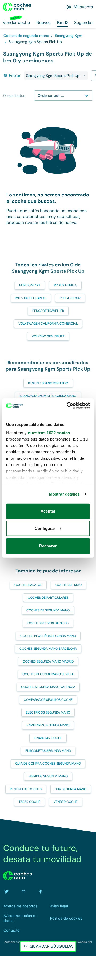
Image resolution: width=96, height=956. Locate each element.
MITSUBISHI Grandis (30, 298)
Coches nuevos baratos (48, 623)
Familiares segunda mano (48, 725)
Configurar (45, 528)
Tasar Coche (29, 802)
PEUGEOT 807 (70, 298)
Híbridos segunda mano (48, 776)
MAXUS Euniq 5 (65, 285)
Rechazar (48, 545)
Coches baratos (28, 585)
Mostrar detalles (64, 494)
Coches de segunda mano (48, 610)
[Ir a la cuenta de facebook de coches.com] (40, 891)
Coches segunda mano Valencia (48, 687)
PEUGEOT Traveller (48, 311)
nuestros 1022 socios (49, 432)
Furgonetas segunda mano (48, 751)
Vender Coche (66, 802)
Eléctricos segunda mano (48, 712)
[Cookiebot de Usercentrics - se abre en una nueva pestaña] (68, 405)
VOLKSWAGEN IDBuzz (48, 336)
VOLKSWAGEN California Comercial (48, 323)
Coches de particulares (48, 598)
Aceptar (48, 511)
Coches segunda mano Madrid (48, 661)
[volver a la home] (17, 875)
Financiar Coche (48, 738)
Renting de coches (26, 789)
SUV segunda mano (70, 789)
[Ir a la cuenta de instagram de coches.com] (23, 891)
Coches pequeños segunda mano (48, 636)
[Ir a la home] (17, 7)
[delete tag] (84, 75)
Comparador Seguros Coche (48, 700)
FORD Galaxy (29, 285)
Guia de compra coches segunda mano (48, 763)
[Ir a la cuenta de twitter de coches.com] (6, 891)
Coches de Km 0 (68, 585)
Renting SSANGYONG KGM (48, 383)
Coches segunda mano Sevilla (48, 674)
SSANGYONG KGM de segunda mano (48, 396)
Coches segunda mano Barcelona (48, 649)
